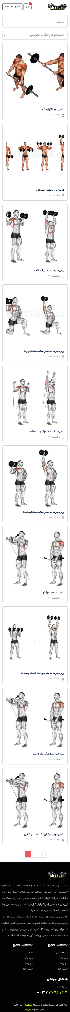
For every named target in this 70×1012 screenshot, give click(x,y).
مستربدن (59, 22)
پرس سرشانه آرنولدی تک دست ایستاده (42, 673)
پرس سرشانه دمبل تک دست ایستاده (43, 512)
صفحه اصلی (62, 953)
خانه (31, 953)
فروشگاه (64, 958)
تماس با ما (63, 969)
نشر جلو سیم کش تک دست (48, 754)
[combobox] (35, 35)
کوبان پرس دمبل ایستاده (50, 190)
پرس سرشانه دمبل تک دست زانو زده (44, 351)
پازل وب (28, 1009)
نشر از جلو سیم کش (53, 593)
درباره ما (64, 964)
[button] (28, 7)
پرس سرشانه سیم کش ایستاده (46, 432)
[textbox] (35, 35)
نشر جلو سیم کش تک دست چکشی (44, 834)
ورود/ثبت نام (11, 7)
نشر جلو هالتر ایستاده (52, 109)
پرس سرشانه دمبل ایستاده (49, 270)
